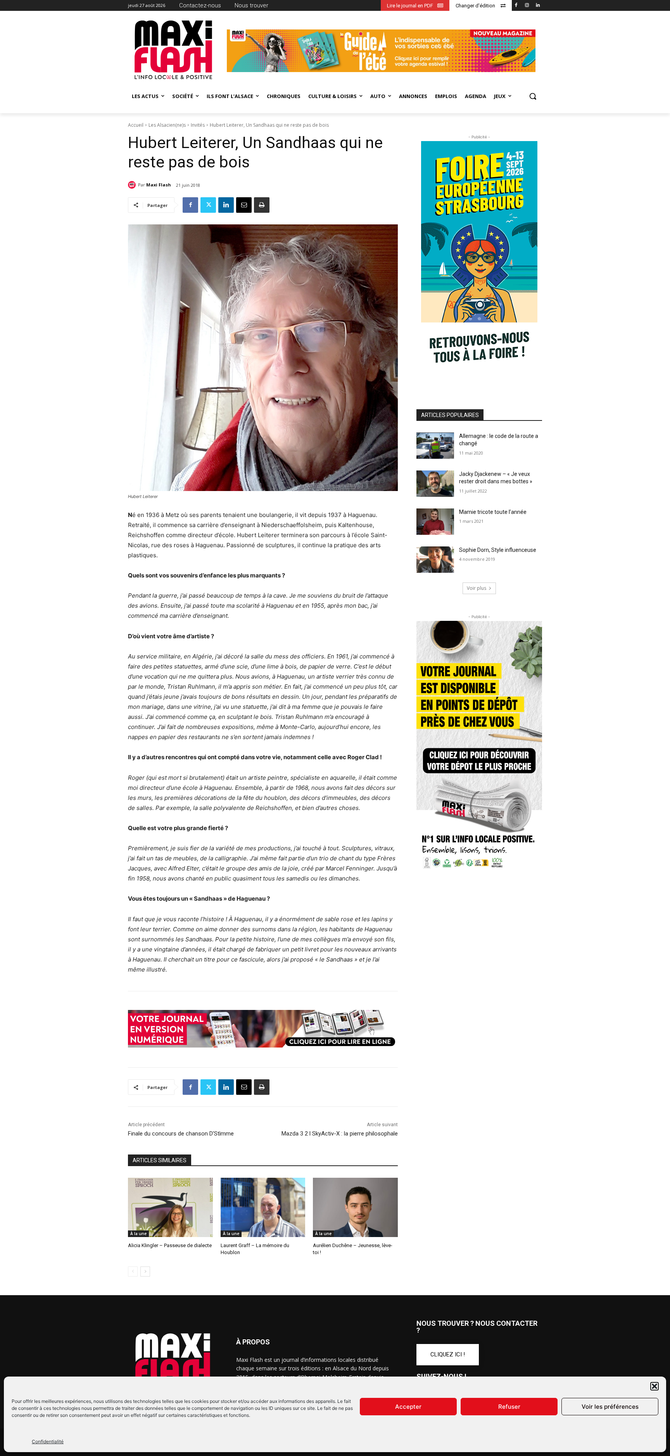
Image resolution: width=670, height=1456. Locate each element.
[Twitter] (208, 205)
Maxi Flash (158, 185)
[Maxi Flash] (133, 185)
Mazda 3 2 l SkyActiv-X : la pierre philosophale (339, 1133)
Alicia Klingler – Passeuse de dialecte (170, 1245)
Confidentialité (48, 1441)
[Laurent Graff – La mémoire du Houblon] (263, 1207)
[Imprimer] (261, 205)
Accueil (135, 125)
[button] (654, 1386)
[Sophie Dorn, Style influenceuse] (435, 559)
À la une (138, 1233)
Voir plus (476, 588)
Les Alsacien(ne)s (167, 125)
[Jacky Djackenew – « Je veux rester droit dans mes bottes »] (435, 483)
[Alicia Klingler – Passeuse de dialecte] (170, 1207)
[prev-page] (133, 1271)
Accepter (408, 1406)
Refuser (509, 1406)
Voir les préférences (610, 1406)
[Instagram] (526, 5)
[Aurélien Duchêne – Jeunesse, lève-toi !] (355, 1207)
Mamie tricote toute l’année (493, 512)
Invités (198, 125)
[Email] (244, 205)
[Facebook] (516, 5)
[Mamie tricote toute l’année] (435, 521)
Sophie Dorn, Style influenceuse (497, 550)
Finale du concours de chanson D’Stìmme (181, 1133)
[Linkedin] (537, 5)
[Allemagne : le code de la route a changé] (435, 445)
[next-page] (145, 1271)
